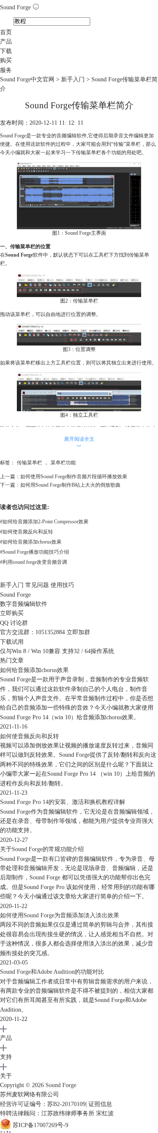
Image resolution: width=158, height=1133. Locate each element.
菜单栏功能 (63, 463)
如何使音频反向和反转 (26, 532)
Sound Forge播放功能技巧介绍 (34, 552)
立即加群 (78, 632)
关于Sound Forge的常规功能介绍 (42, 849)
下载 (6, 51)
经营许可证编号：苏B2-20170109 (43, 1104)
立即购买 (12, 613)
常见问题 (37, 585)
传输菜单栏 (29, 463)
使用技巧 (62, 585)
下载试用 (12, 642)
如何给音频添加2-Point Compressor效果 (44, 522)
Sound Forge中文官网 (27, 79)
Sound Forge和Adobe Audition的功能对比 (52, 972)
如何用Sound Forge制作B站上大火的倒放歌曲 (70, 485)
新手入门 (73, 79)
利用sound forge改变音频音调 (33, 562)
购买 (6, 60)
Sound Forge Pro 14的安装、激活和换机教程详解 (62, 802)
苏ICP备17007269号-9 (40, 1125)
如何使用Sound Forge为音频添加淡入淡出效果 (59, 915)
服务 (6, 70)
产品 (6, 41)
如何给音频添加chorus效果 (31, 542)
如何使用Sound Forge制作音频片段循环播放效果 (73, 476)
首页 (6, 32)
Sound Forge (16, 7)
